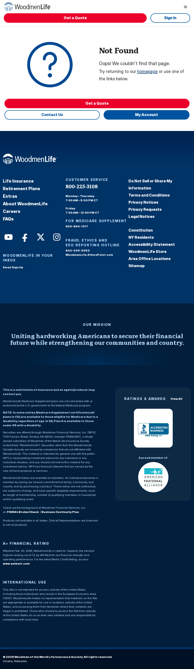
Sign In (170, 17)
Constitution (140, 230)
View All (176, 398)
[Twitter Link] (40, 236)
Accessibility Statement (151, 244)
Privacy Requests (145, 209)
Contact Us (52, 114)
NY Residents (141, 237)
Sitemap (136, 265)
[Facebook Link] (24, 236)
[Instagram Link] (56, 236)
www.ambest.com (16, 563)
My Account (146, 114)
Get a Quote (75, 17)
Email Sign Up (13, 267)
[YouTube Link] (8, 236)
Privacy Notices (143, 202)
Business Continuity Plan (60, 512)
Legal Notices (141, 216)
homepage (147, 71)
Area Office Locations (149, 258)
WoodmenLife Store (147, 251)
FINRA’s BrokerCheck (23, 512)
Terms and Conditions (149, 195)
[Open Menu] (185, 6)
